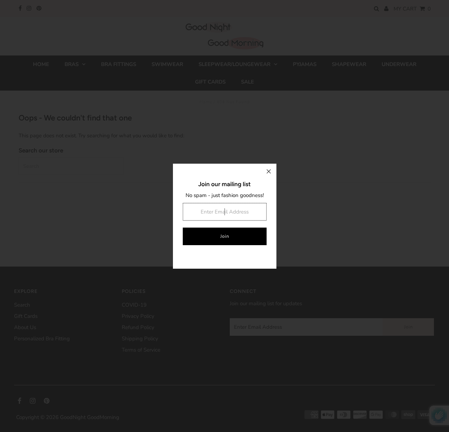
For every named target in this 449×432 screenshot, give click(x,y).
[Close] (268, 171)
